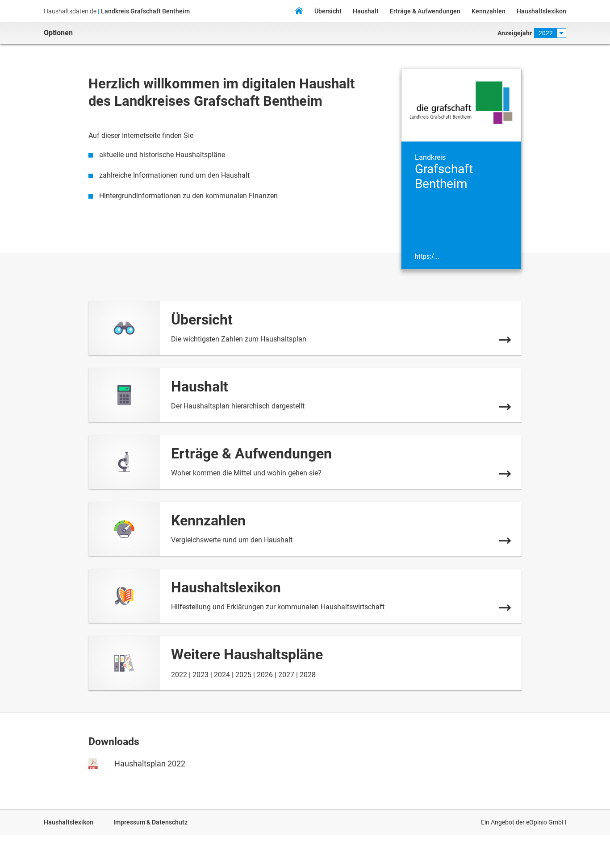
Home (298, 12)
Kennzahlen (489, 11)
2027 (286, 674)
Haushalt (366, 11)
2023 (200, 674)
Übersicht (328, 11)
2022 (179, 674)
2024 (222, 674)
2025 (243, 674)
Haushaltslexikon (541, 11)
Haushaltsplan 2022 (149, 763)
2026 (265, 674)
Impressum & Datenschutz (150, 822)
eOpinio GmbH (546, 822)
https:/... (427, 257)
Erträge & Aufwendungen (425, 11)
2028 (308, 674)
